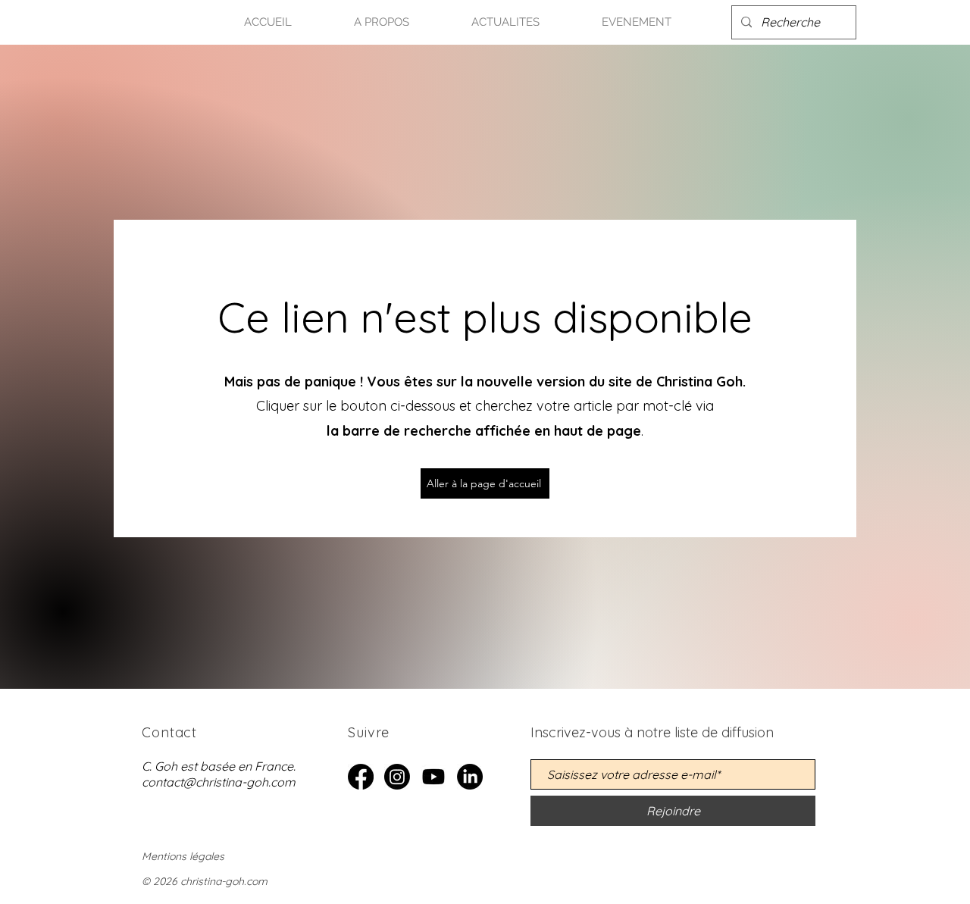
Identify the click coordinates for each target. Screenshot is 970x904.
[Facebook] (361, 777)
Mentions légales (183, 856)
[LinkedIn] (470, 777)
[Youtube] (433, 777)
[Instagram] (397, 777)
